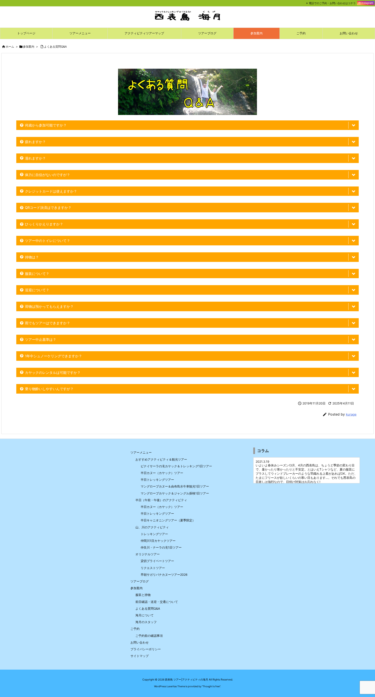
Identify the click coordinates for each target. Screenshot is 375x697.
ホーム (10, 46)
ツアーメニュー (141, 452)
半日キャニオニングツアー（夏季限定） (168, 520)
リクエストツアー (153, 568)
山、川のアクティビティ (152, 527)
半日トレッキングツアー (157, 479)
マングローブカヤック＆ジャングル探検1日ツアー (175, 493)
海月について (144, 615)
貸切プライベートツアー (157, 561)
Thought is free (211, 686)
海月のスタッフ (146, 622)
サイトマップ (139, 656)
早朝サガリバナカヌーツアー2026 (164, 574)
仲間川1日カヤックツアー (158, 540)
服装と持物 (143, 595)
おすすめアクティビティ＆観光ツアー (161, 459)
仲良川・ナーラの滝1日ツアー (161, 547)
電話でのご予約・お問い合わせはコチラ (332, 3)
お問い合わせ (139, 642)
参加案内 (28, 46)
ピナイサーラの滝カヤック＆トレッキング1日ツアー (176, 466)
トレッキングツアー (154, 534)
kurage (351, 414)
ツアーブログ (139, 581)
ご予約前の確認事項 (149, 635)
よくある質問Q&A (55, 46)
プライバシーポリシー (145, 649)
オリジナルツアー (147, 554)
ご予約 (135, 628)
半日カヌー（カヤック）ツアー (162, 473)
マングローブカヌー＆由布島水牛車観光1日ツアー (175, 486)
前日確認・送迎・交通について (156, 602)
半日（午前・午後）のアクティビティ (161, 500)
